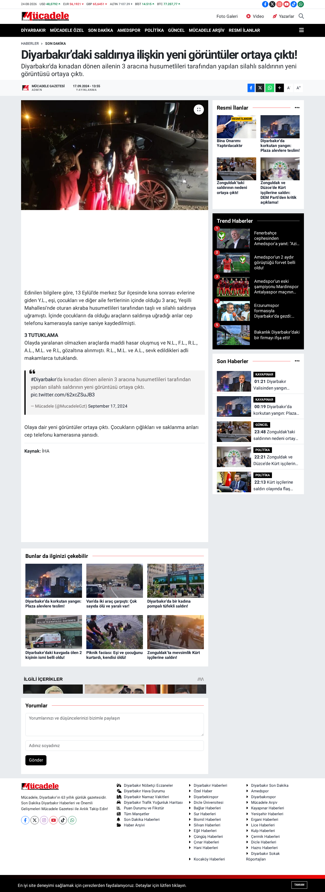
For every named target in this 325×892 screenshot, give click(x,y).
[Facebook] (25, 820)
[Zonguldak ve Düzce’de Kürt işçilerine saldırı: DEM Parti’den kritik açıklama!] (280, 168)
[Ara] (301, 16)
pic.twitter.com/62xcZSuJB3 (63, 395)
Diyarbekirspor (206, 797)
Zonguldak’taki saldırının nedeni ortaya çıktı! (232, 187)
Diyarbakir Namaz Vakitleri (146, 797)
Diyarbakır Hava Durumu (144, 791)
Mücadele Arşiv (264, 802)
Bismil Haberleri (207, 819)
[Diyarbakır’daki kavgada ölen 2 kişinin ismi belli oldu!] (53, 631)
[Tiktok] (63, 820)
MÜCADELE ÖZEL (67, 30)
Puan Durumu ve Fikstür (144, 808)
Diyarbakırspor (263, 797)
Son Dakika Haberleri (142, 819)
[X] (34, 820)
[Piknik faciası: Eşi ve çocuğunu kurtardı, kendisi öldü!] (114, 631)
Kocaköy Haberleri (209, 859)
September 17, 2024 (107, 406)
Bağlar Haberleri (207, 808)
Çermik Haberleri (265, 836)
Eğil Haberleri (205, 830)
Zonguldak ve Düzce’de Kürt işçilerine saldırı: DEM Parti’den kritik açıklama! (279, 192)
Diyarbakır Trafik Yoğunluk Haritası (153, 802)
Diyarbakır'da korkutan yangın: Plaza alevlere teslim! (53, 603)
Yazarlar (286, 16)
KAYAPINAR (264, 374)
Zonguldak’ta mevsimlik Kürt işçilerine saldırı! (173, 655)
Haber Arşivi (134, 825)
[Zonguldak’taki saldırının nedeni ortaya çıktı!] (236, 168)
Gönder (36, 760)
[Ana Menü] (301, 30)
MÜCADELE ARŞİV (206, 30)
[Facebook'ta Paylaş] (251, 88)
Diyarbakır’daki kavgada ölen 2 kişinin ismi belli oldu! (53, 655)
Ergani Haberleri (264, 819)
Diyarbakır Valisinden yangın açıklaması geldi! (270, 385)
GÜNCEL (176, 30)
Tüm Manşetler (136, 814)
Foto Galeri (227, 16)
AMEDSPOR (128, 30)
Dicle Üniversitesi (208, 802)
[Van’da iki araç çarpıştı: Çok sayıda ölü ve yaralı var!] (114, 580)
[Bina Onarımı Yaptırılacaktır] (236, 126)
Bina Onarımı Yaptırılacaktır (229, 143)
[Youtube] (53, 820)
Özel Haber (203, 791)
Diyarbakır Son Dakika (269, 785)
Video (258, 16)
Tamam (299, 884)
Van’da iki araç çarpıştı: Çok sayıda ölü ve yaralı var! (111, 603)
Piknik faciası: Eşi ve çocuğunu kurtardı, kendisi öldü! (114, 655)
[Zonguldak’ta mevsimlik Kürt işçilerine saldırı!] (175, 631)
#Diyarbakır (43, 379)
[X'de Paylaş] (260, 88)
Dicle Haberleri (263, 842)
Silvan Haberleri (207, 825)
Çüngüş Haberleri (208, 836)
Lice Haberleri (263, 825)
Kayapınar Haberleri (267, 808)
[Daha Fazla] (279, 88)
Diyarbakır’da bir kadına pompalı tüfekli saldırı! (169, 603)
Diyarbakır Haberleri (210, 785)
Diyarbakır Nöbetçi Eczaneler (148, 785)
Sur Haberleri (205, 814)
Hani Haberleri (206, 847)
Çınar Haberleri (206, 842)
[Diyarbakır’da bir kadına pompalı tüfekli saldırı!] (175, 580)
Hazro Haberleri (264, 847)
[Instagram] (44, 820)
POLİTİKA (154, 30)
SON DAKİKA (100, 30)
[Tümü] (297, 107)
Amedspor (260, 791)
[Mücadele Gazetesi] (45, 16)
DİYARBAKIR (33, 30)
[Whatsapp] (72, 820)
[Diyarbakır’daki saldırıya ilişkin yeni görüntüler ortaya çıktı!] (114, 155)
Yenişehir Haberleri (267, 814)
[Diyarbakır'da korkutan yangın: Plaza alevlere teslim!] (53, 580)
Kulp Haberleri (263, 830)
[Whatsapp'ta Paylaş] (269, 88)
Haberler (30, 43)
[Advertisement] (116, 249)
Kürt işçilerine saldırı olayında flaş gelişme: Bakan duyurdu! (273, 486)
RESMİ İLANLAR (244, 30)
